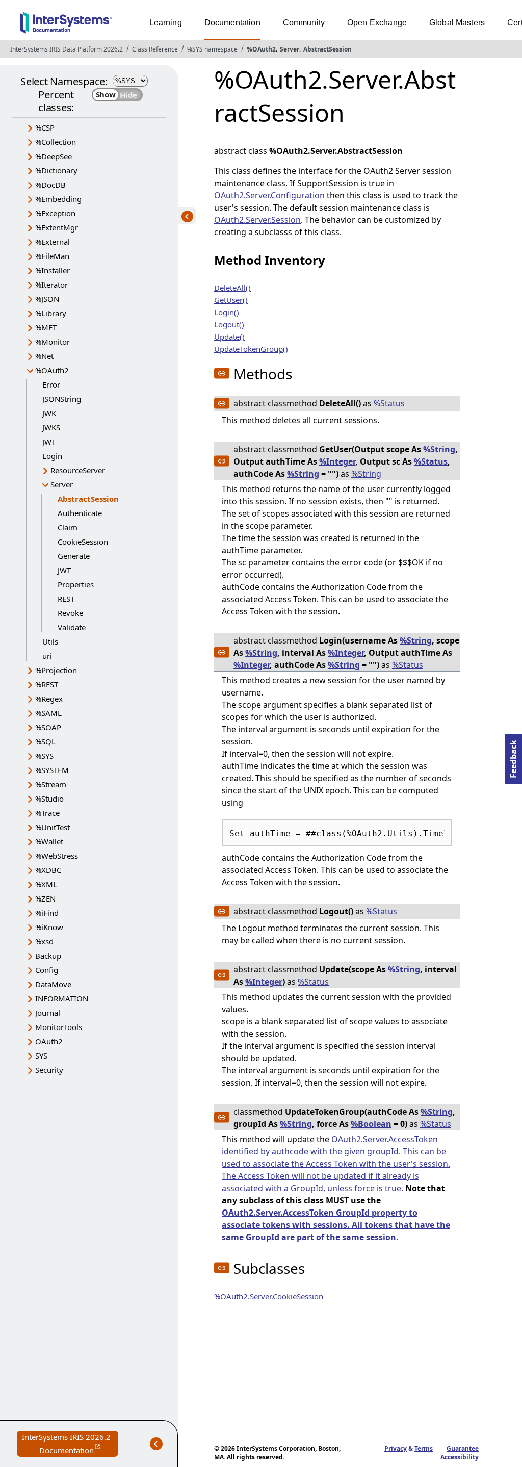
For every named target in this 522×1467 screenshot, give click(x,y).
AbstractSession (327, 49)
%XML (46, 884)
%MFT (46, 327)
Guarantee (463, 1448)
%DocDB (50, 184)
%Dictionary (56, 170)
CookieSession (83, 541)
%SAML (48, 713)
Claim (67, 527)
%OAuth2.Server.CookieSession (268, 1296)
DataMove (53, 984)
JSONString (61, 399)
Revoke (70, 613)
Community (304, 22)
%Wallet (49, 841)
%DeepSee (53, 156)
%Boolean (371, 1123)
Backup (48, 955)
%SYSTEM (52, 770)
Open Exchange (377, 22)
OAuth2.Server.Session (257, 219)
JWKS (51, 427)
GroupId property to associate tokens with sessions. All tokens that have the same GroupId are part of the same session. (336, 1225)
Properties (76, 584)
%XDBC (48, 870)
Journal (47, 1013)
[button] (221, 373)
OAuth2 (49, 1041)
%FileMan (52, 256)
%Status (389, 403)
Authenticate (80, 513)
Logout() (229, 324)
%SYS (44, 756)
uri (47, 656)
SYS (41, 1055)
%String (439, 449)
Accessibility (459, 1457)
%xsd (44, 941)
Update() (229, 336)
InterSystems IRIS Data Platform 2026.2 (66, 49)
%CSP (45, 127)
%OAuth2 (261, 49)
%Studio (49, 798)
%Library (50, 313)
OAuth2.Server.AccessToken (384, 1139)
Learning (165, 22)
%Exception (55, 213)
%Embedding (58, 199)
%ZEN (45, 898)
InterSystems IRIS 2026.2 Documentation (70, 1444)
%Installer (52, 270)
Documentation (232, 22)
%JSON (47, 299)
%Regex (49, 698)
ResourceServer (77, 470)
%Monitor (52, 342)
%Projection (56, 670)
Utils (50, 641)
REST (66, 599)
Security (49, 1070)
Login (52, 456)
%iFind (47, 913)
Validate (72, 627)
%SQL (45, 741)
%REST (46, 684)
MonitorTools (58, 1027)
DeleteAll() (232, 287)
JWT (49, 441)
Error (51, 384)
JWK (49, 413)
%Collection (55, 142)
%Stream (50, 784)
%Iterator (51, 284)
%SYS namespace (212, 49)
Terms (423, 1448)
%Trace (47, 813)
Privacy (395, 1448)
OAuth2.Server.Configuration (269, 195)
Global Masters (457, 22)
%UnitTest (52, 827)
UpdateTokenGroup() (251, 349)
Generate (74, 556)
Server (289, 49)
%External (52, 242)
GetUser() (231, 300)
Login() (226, 312)
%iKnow (49, 927)
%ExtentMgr (56, 227)
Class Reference (155, 49)
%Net (44, 356)
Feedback (513, 756)
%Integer (337, 461)
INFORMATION (61, 998)
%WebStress (56, 856)
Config (46, 970)
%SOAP (48, 727)
